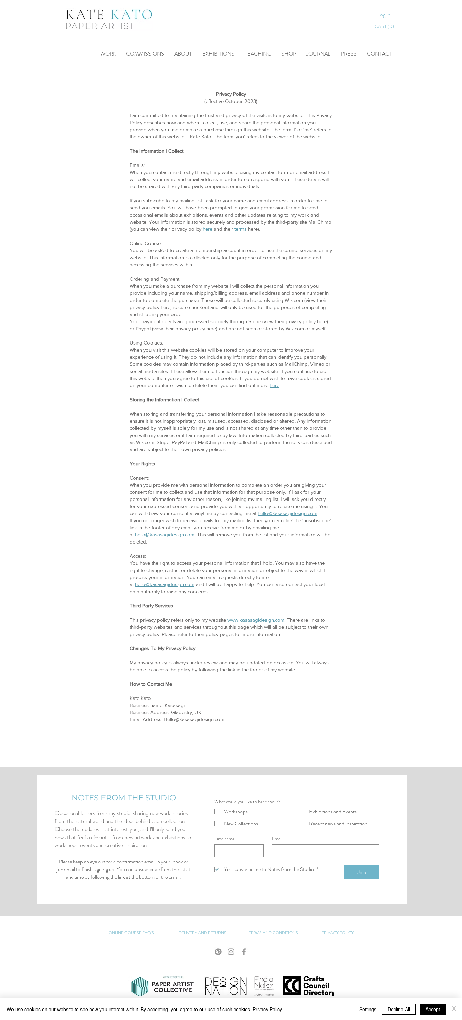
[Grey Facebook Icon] (243, 951)
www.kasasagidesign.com (255, 620)
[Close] (454, 1009)
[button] (257, 54)
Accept (432, 1009)
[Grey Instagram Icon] (231, 951)
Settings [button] (367, 1009)
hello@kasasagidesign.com (287, 513)
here (207, 229)
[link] (385, 26)
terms (240, 229)
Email (277, 839)
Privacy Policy (267, 1009)
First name (224, 839)
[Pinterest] (218, 951)
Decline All (399, 1009)
